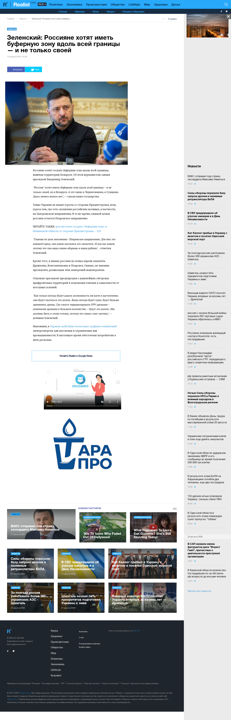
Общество (118, 4)
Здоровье (161, 4)
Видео (111, 11)
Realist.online (24, 693)
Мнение (80, 11)
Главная (10, 19)
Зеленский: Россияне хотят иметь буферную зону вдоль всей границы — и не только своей (52, 19)
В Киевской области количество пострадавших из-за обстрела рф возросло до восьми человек (207, 573)
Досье (175, 4)
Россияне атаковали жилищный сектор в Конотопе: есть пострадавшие (207, 336)
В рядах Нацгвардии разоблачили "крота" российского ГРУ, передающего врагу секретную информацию (207, 357)
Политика (56, 4)
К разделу (172, 19)
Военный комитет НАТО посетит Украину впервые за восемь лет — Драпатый (207, 296)
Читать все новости (199, 591)
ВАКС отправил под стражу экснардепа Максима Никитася (206, 178)
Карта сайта (12, 690)
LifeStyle (134, 4)
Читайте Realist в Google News (76, 355)
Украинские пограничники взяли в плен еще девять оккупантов (207, 438)
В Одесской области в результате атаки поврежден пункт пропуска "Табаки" (205, 516)
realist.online (12, 699)
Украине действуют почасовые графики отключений (83, 326)
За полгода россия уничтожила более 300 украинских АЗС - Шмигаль (206, 256)
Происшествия (96, 4)
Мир (147, 4)
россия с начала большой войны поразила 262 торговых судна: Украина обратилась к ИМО (207, 316)
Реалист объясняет (133, 11)
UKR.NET (137, 630)
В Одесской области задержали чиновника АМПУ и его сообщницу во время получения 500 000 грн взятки (207, 457)
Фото (96, 11)
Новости (23, 19)
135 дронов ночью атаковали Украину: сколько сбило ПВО (205, 498)
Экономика (74, 4)
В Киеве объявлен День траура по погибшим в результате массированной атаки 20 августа (207, 419)
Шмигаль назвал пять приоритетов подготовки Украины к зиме (202, 276)
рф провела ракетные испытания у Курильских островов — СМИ (207, 378)
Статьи (63, 11)
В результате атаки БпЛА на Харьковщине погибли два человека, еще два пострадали (206, 479)
